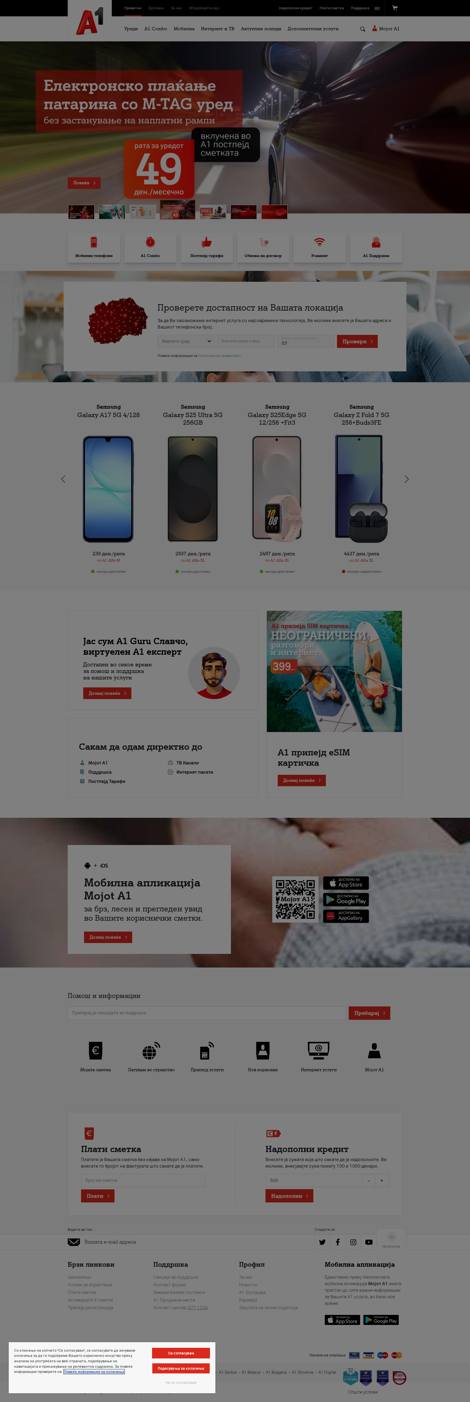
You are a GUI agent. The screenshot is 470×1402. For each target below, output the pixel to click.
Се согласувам (181, 1353)
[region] (112, 1367)
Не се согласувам (181, 1382)
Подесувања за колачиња (181, 1368)
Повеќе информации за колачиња (94, 1372)
